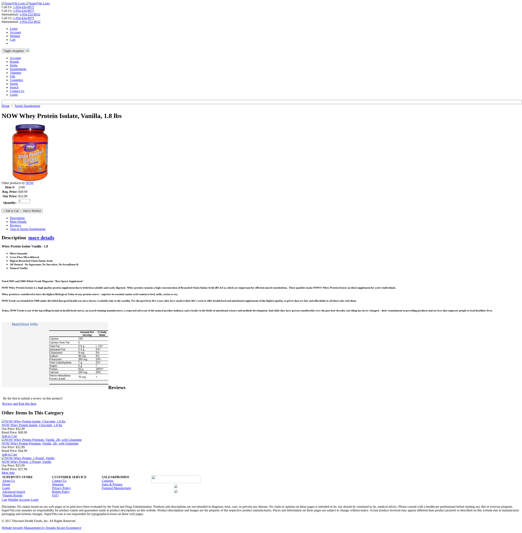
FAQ (55, 495)
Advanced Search (13, 491)
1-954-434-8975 (23, 7)
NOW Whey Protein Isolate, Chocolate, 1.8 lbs (32, 425)
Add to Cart (9, 436)
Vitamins (15, 72)
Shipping (58, 484)
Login (14, 28)
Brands (14, 61)
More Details (18, 221)
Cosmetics (16, 80)
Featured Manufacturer (116, 488)
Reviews (15, 225)
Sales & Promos (112, 484)
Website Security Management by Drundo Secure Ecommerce (41, 528)
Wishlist (15, 36)
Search (14, 87)
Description (17, 218)
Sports (14, 83)
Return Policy (61, 491)
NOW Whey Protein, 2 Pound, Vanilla (26, 461)
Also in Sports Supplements (27, 229)
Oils (12, 76)
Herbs (14, 65)
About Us (8, 480)
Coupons (107, 480)
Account (15, 32)
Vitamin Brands (12, 495)
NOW (30, 183)
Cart (12, 39)
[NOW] (30, 180)
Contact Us (17, 91)
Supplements (18, 69)
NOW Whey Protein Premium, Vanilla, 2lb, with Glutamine (40, 443)
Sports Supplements (27, 106)
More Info (8, 473)
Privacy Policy (61, 488)
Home (6, 106)
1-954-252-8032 (29, 14)
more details (41, 237)
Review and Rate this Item (19, 403)
